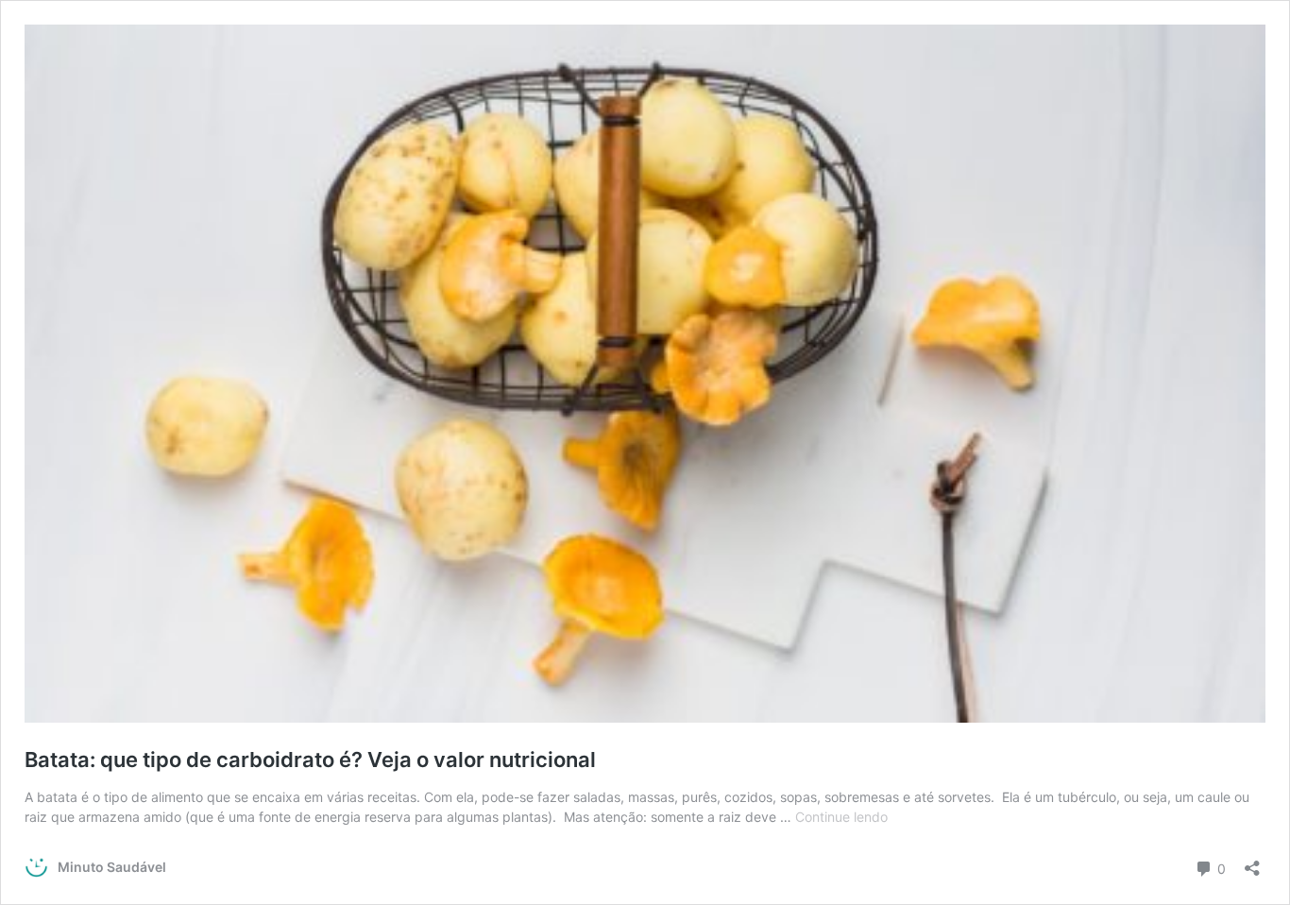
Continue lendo (841, 817)
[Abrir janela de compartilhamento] (1252, 862)
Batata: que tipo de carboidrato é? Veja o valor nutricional (310, 759)
